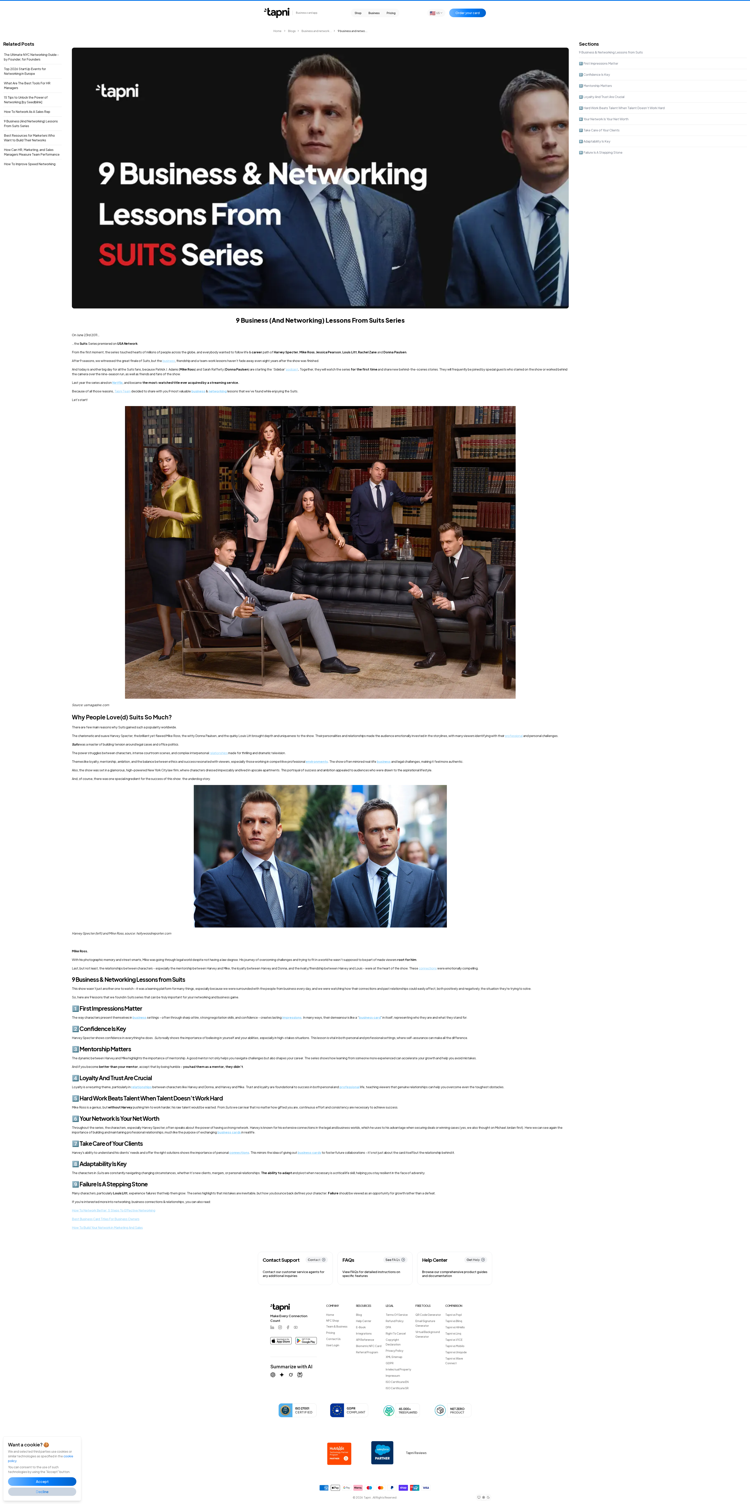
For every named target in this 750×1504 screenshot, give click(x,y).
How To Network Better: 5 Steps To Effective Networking (113, 1210)
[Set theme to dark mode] (488, 1497)
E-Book (361, 1327)
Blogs (292, 31)
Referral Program (367, 1352)
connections (428, 968)
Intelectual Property (398, 1369)
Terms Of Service (397, 1314)
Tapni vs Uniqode (456, 1352)
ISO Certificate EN (397, 1382)
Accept (42, 1481)
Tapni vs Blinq (453, 1321)
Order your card (467, 13)
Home (277, 31)
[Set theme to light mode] (483, 1497)
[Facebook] (288, 1327)
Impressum (393, 1375)
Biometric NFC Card (368, 1346)
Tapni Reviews (416, 1453)
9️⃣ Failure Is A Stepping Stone (600, 152)
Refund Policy (395, 1321)
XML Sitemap (394, 1357)
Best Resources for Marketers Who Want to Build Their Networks (29, 137)
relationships (219, 753)
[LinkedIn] (272, 1327)
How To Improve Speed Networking (29, 164)
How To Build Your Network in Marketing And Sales (107, 1227)
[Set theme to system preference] (479, 1497)
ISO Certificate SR (397, 1388)
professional (514, 736)
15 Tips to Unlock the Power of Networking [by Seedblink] (26, 99)
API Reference (365, 1339)
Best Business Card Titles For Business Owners (105, 1219)
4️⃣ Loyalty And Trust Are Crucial (601, 97)
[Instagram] (280, 1327)
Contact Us (333, 1339)
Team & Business (336, 1326)
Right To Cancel (396, 1333)
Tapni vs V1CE (453, 1339)
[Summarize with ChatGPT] (272, 1374)
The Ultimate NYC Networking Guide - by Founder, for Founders (31, 57)
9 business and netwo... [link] (352, 31)
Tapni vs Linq (453, 1333)
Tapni (367, 1497)
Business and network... (317, 31)
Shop (358, 13)
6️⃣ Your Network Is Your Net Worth (604, 119)
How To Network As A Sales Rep (27, 112)
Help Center (363, 1321)
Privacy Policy (394, 1350)
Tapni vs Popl (453, 1314)
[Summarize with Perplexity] (299, 1375)
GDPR (390, 1363)
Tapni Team (122, 391)
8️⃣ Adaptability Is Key (594, 141)
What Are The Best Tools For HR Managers (27, 85)
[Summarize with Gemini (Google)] (281, 1374)
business (168, 361)
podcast (292, 369)
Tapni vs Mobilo (454, 1346)
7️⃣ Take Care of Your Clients (599, 130)
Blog (359, 1314)
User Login (332, 1345)
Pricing (391, 13)
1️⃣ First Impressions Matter (598, 63)
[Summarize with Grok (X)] (290, 1374)
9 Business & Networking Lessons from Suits (611, 52)
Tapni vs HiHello (455, 1327)
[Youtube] (296, 1327)
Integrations (364, 1333)
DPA (388, 1327)
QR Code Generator (428, 1314)
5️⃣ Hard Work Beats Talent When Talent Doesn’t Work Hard (622, 108)
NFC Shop (332, 1320)
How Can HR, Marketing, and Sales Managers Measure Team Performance (32, 152)
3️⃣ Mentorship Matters (595, 86)
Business (374, 13)
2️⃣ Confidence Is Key (594, 74)
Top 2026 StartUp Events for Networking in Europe (25, 71)
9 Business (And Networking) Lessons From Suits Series (31, 123)
